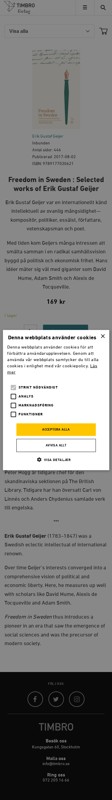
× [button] (102, 336)
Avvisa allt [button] (56, 445)
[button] (56, 460)
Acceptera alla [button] (56, 429)
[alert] (56, 400)
